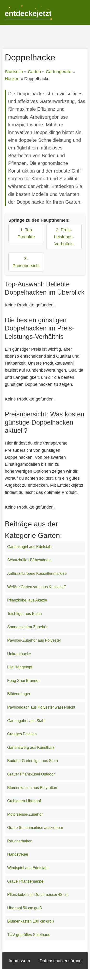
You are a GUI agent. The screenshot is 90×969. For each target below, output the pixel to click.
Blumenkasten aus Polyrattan (32, 788)
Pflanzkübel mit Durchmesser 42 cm (37, 894)
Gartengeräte (58, 71)
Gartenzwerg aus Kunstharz (30, 747)
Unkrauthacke (19, 654)
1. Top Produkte (26, 233)
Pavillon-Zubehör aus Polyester (34, 640)
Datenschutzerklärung (61, 960)
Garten (34, 71)
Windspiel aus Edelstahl (27, 868)
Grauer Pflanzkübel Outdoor (31, 774)
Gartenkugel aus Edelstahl (29, 547)
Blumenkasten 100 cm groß (30, 921)
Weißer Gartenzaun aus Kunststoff (36, 587)
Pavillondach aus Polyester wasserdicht (41, 707)
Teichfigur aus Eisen (24, 614)
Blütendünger (18, 694)
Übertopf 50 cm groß (24, 908)
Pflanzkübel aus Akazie (27, 600)
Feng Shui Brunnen (24, 680)
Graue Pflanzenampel (25, 881)
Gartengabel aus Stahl (26, 721)
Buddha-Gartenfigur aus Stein (32, 761)
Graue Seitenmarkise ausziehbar (35, 828)
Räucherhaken (19, 841)
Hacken (12, 78)
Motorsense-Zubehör (25, 814)
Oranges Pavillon (22, 734)
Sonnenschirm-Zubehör (27, 627)
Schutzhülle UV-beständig (29, 560)
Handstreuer (17, 854)
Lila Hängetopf (19, 667)
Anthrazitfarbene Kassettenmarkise (37, 573)
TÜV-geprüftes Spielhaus (28, 935)
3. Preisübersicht (26, 262)
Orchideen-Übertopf (24, 801)
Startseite (14, 71)
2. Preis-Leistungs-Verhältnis (64, 236)
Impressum (19, 960)
